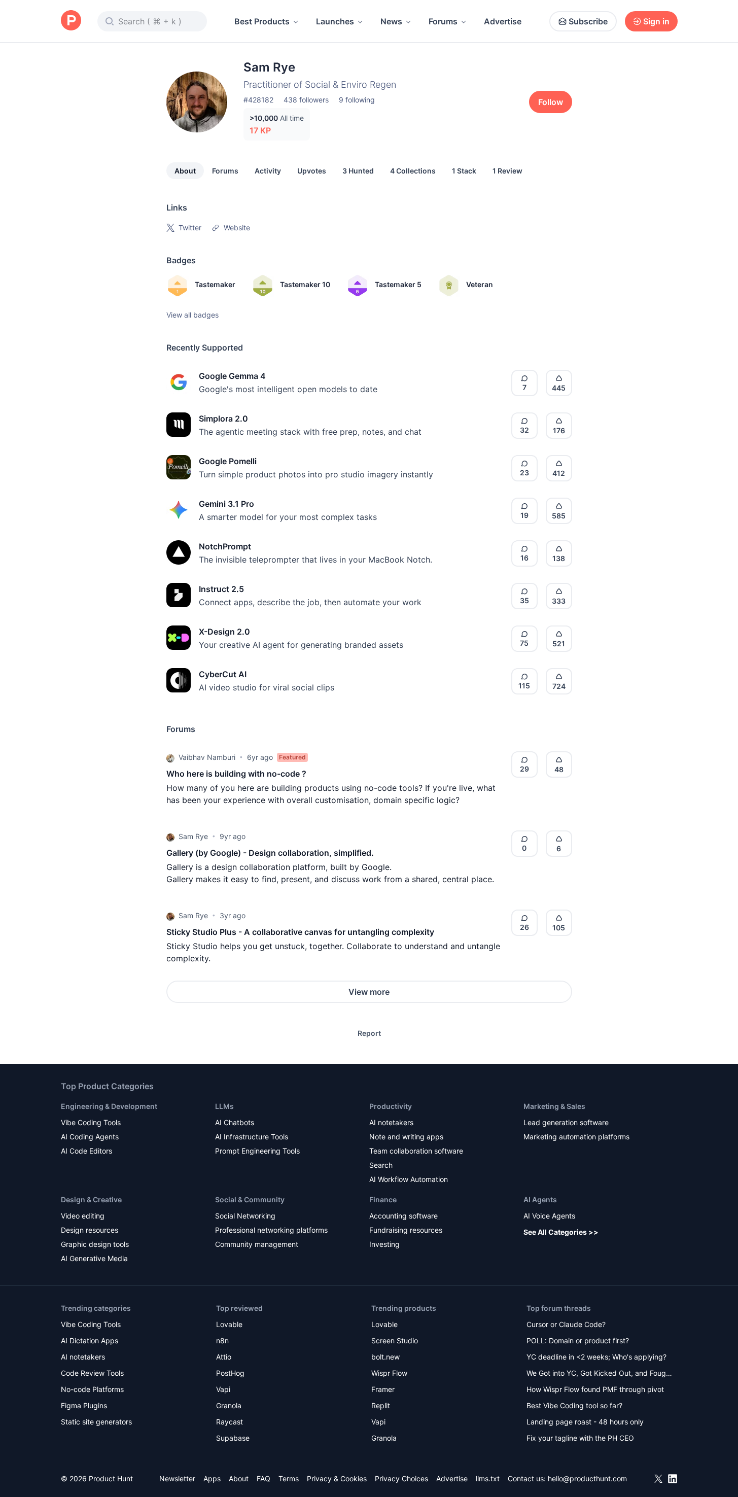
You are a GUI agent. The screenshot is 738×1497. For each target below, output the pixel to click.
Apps (212, 1478)
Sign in (656, 21)
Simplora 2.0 (223, 418)
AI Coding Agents (90, 1136)
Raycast (229, 1421)
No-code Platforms (92, 1389)
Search (381, 1165)
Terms (288, 1478)
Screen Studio (394, 1340)
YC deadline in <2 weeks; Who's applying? (596, 1356)
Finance (383, 1199)
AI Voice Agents (549, 1215)
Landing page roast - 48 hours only (585, 1421)
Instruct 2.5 (221, 589)
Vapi (223, 1389)
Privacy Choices (401, 1478)
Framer (383, 1389)
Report (369, 1033)
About (185, 170)
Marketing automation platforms (576, 1136)
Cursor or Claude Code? (566, 1324)
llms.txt (488, 1478)
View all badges (192, 314)
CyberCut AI (223, 674)
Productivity (390, 1106)
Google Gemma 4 (232, 376)
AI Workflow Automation (408, 1179)
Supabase (233, 1438)
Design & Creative (91, 1199)
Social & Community (250, 1199)
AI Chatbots (234, 1122)
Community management (256, 1244)
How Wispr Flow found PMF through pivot (595, 1389)
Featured (292, 757)
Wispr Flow (389, 1373)
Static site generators (96, 1421)
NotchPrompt (225, 546)
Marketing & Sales (554, 1106)
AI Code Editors (86, 1150)
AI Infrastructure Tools (251, 1136)
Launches (335, 21)
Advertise (502, 21)
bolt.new (385, 1356)
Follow (550, 102)
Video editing (82, 1215)
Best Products (262, 21)
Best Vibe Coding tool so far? (574, 1405)
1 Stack (464, 170)
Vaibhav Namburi (207, 757)
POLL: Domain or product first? (577, 1340)
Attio (223, 1356)
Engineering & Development (109, 1106)
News (391, 21)
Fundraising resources (405, 1230)
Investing (384, 1244)
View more (369, 992)
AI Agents (540, 1199)
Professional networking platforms (271, 1230)
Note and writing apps (406, 1136)
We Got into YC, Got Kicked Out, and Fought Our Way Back (599, 1374)
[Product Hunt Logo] (71, 21)
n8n (222, 1340)
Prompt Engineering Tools (257, 1150)
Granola (228, 1405)
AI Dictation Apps (89, 1340)
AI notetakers (391, 1122)
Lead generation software (566, 1122)
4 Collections (413, 170)
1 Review (507, 170)
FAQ (263, 1478)
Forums (443, 21)
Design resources (89, 1230)
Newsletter (177, 1478)
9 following (357, 99)
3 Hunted (358, 170)
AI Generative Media (94, 1258)
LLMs (224, 1106)
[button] (170, 757)
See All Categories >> (561, 1232)
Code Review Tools (92, 1373)
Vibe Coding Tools (91, 1122)
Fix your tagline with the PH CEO (580, 1438)
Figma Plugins (84, 1405)
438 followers (306, 99)
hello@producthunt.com (587, 1478)
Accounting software (403, 1215)
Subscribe (588, 21)
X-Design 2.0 (224, 631)
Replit (380, 1405)
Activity (268, 170)
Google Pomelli (228, 461)
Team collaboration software (416, 1150)
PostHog (230, 1373)
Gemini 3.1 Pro (226, 504)
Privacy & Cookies (337, 1478)
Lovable (229, 1324)
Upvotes (311, 170)
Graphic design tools (95, 1244)
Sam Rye (193, 836)
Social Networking (245, 1215)
